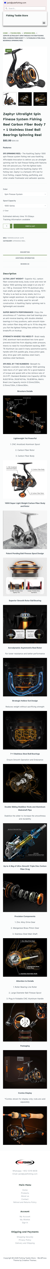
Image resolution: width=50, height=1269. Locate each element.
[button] (44, 23)
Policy (28, 1240)
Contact (24, 1199)
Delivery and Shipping (25, 1243)
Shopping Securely (25, 1237)
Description (25, 252)
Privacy (22, 1240)
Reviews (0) (25, 264)
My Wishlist (25, 1219)
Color (5, 189)
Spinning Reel (19, 241)
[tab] (25, 252)
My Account (25, 1216)
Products (25, 1193)
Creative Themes (29, 1260)
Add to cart (30, 226)
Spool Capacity (9, 201)
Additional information (25, 258)
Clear (6, 211)
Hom (24, 1190)
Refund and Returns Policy (25, 1202)
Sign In (25, 1222)
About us (25, 1196)
